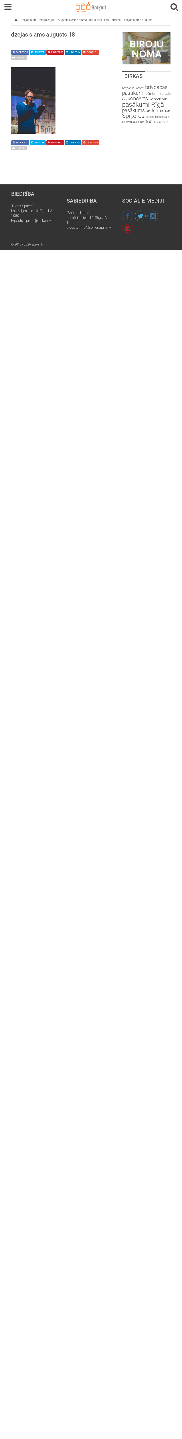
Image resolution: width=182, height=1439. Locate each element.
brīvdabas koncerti (133, 88)
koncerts (138, 98)
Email (21, 57)
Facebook (22, 52)
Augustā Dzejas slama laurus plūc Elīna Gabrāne (89, 19)
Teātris (150, 122)
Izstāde (164, 93)
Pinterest (57, 52)
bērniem (151, 94)
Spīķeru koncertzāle (157, 116)
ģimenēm (162, 122)
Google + (92, 52)
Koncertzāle (158, 99)
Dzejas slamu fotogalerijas (38, 19)
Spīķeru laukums (133, 122)
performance (158, 110)
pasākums (133, 110)
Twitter (39, 52)
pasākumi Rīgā (143, 104)
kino (124, 99)
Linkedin (74, 52)
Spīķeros (133, 115)
